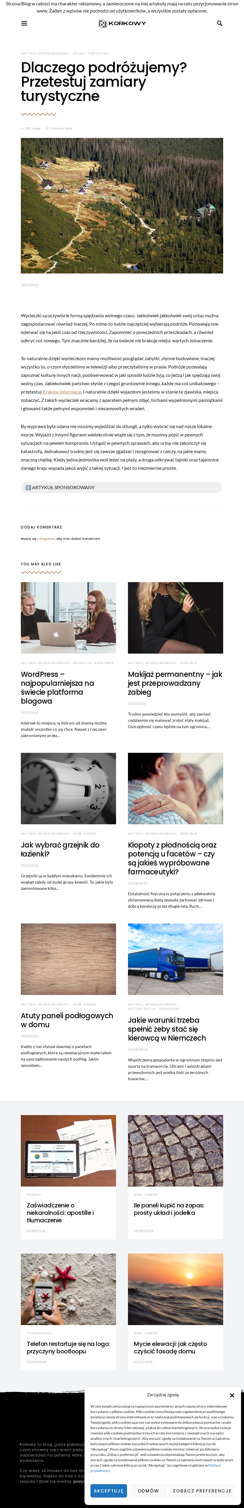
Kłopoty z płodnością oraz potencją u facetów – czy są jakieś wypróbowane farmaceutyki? (172, 858)
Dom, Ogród (85, 833)
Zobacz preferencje (202, 1491)
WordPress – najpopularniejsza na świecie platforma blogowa (57, 687)
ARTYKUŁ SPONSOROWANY (45, 53)
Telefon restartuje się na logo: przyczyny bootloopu (68, 1347)
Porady (34, 1195)
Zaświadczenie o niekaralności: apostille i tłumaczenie (60, 1212)
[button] (232, 1394)
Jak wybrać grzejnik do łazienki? (60, 849)
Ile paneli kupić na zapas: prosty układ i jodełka (169, 1209)
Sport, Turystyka (91, 53)
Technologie (39, 1333)
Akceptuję (109, 1491)
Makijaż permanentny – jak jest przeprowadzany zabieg (175, 683)
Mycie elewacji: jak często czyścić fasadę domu (170, 1347)
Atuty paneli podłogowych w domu (67, 1020)
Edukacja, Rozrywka (93, 663)
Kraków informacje (62, 391)
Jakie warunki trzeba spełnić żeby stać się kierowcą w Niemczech (167, 1029)
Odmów (148, 1491)
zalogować (46, 539)
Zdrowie (188, 663)
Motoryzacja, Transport (154, 1009)
